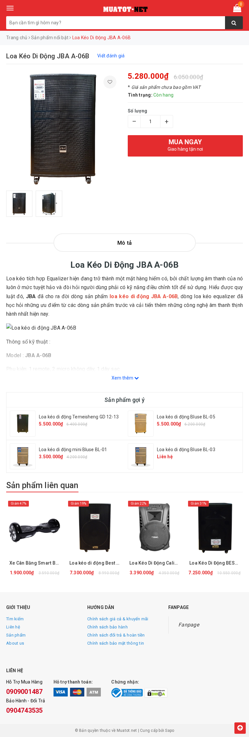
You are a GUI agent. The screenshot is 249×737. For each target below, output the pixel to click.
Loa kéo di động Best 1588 (96, 563)
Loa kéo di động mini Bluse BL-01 (73, 449)
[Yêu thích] (109, 82)
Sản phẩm (16, 635)
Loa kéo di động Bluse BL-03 (186, 449)
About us (15, 643)
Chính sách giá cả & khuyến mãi (117, 618)
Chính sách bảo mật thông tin (115, 643)
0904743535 (24, 710)
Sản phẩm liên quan (42, 485)
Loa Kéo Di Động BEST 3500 (216, 563)
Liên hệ (13, 627)
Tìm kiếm (15, 618)
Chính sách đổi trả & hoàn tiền (116, 635)
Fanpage (188, 625)
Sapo (169, 730)
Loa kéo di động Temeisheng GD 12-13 (79, 416)
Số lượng (137, 110)
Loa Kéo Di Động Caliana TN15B (156, 563)
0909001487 (24, 692)
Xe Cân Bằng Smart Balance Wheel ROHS (36, 563)
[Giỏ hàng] (237, 9)
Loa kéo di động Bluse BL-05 (186, 416)
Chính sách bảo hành (107, 627)
